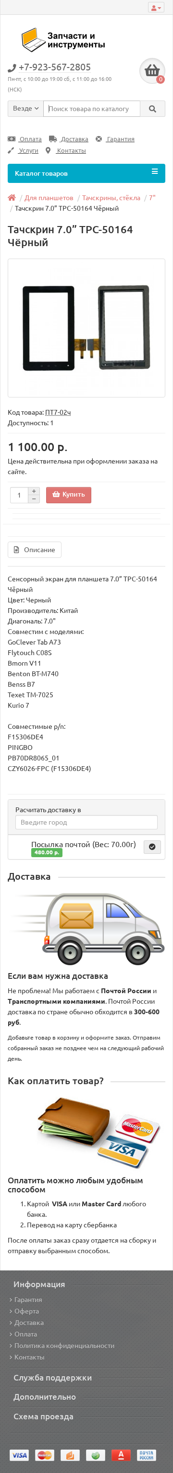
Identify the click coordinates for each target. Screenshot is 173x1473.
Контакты (71, 150)
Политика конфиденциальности (64, 1345)
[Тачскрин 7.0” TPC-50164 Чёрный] (86, 328)
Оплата (30, 139)
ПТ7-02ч (58, 412)
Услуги (28, 150)
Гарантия (120, 139)
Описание (39, 550)
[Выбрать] (152, 847)
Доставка (74, 139)
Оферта (26, 1311)
